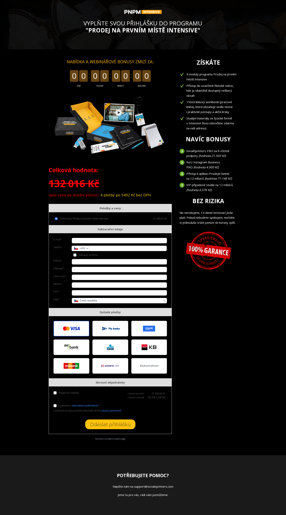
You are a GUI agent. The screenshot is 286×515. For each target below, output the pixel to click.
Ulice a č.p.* (60, 276)
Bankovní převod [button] (149, 365)
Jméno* (58, 260)
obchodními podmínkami (85, 405)
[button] (71, 328)
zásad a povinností (111, 410)
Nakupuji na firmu (88, 255)
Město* (58, 284)
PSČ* (56, 291)
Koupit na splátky (68, 392)
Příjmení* (59, 268)
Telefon (57, 247)
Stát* (56, 299)
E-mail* (58, 239)
